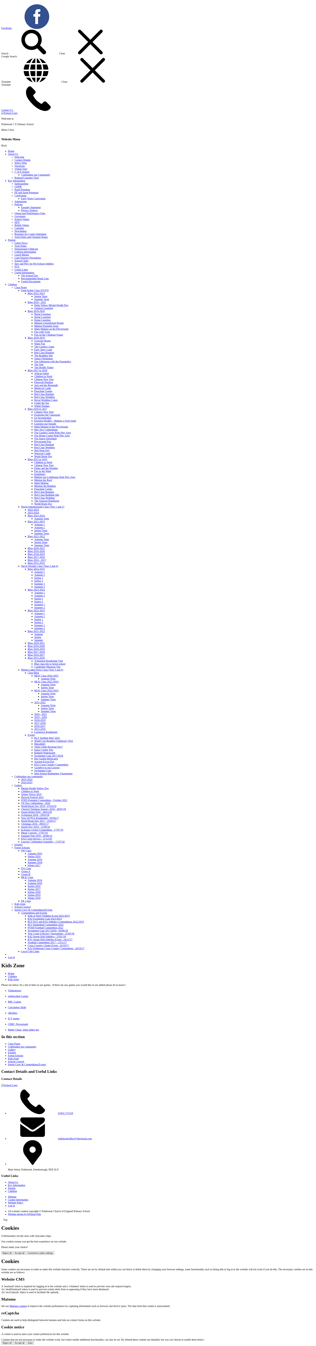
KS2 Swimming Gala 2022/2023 (45, 918)
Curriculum (20, 195)
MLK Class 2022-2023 (46, 690)
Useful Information (24, 272)
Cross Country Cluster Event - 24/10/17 (48, 945)
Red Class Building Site (46, 495)
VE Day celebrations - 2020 (35, 803)
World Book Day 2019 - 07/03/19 (38, 806)
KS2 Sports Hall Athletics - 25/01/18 (47, 936)
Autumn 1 (39, 524)
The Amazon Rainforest (46, 500)
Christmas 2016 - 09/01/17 (35, 824)
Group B (25, 874)
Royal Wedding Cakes (46, 400)
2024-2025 (26, 782)
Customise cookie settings (40, 1253)
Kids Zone (20, 904)
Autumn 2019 (35, 859)
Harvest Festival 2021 (32, 797)
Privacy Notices (29, 210)
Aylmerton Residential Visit (48, 660)
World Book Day (43, 456)
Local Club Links (30, 951)
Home (11, 151)
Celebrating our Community (35, 174)
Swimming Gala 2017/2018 (48, 755)
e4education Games (18, 996)
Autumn (38, 634)
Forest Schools (22, 847)
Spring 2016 (34, 886)
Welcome (19, 157)
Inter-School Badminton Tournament (53, 773)
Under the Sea (41, 403)
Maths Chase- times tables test (23, 1029)
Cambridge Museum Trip (47, 666)
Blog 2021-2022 (36, 536)
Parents (11, 240)
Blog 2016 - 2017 (37, 560)
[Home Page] (9, 113)
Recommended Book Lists (35, 278)
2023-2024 (33, 512)
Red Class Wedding (44, 397)
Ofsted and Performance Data (29, 213)
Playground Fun (42, 441)
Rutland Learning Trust (26, 177)
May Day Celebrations (46, 429)
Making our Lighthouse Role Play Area (54, 477)
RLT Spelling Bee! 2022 (47, 738)
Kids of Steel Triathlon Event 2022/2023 (49, 915)
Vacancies (19, 166)
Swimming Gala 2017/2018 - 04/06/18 (48, 930)
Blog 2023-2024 (36, 515)
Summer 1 (39, 583)
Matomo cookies (18, 1306)
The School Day (29, 275)
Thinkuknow (14, 990)
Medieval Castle (42, 388)
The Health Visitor (43, 367)
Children (12, 284)
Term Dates (20, 246)
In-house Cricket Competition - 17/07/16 (42, 829)
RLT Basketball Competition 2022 (46, 924)
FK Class (26, 901)
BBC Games (14, 1001)
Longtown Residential (45, 732)
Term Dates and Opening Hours (31, 237)
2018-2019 (40, 720)
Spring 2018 (34, 892)
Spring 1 (38, 578)
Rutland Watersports (44, 752)
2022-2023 (33, 509)
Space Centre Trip (43, 749)
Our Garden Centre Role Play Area (52, 432)
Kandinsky (40, 474)
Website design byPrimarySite (24, 1214)
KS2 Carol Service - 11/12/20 (36, 838)
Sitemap (12, 1196)
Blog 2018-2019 (36, 337)
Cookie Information (18, 1199)
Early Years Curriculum (33, 198)
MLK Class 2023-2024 (46, 681)
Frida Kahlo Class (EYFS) (35, 290)
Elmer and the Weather (46, 468)
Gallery (18, 785)
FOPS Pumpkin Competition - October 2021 (44, 800)
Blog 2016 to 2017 (37, 409)
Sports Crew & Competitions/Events (33, 909)
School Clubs (21, 260)
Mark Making (41, 483)
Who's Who (20, 163)
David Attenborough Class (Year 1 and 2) (42, 506)
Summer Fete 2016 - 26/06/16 (36, 835)
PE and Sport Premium (26, 192)
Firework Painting (43, 382)
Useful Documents (30, 281)
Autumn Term (41, 518)
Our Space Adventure (45, 438)
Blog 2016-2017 (36, 655)
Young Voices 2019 (31, 794)
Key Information (16, 180)
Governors (20, 216)
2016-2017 (40, 726)
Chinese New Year (44, 379)
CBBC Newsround (18, 1024)
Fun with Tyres (42, 331)
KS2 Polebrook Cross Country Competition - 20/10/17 (56, 948)
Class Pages (20, 287)
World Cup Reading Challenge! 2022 (53, 741)
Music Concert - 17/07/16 (34, 832)
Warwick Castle (42, 453)
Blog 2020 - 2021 (37, 302)
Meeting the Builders (45, 486)
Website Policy (15, 1202)
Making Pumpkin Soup (46, 326)
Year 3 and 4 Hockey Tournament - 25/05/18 (51, 933)
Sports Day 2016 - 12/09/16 (35, 826)
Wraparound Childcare (26, 248)
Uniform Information (25, 251)
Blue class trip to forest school (49, 663)
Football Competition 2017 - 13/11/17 (47, 942)
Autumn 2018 (35, 883)
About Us (13, 154)
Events (31, 735)
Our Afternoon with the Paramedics (52, 361)
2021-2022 (40, 702)
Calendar (19, 228)
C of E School (21, 171)
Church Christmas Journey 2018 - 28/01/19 (43, 809)
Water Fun (39, 343)
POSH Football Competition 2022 (45, 927)
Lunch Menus (21, 254)
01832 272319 (65, 1113)
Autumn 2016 (35, 853)
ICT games (13, 1018)
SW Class (26, 850)
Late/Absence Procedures (27, 257)
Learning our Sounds (45, 423)
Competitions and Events (34, 912)
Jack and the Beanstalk (46, 385)
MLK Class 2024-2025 (46, 675)
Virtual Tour (20, 168)
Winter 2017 (34, 865)
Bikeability (40, 743)
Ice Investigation (42, 417)
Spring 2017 (34, 889)
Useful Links (21, 269)
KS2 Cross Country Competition (51, 764)
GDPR (18, 186)
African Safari (41, 373)
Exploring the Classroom (47, 414)
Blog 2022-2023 (36, 293)
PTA (16, 266)
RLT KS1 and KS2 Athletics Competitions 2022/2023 (56, 921)
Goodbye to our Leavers (47, 767)
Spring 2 (38, 580)
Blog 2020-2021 (36, 548)
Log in (11, 957)
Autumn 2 (39, 527)
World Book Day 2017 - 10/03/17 (38, 821)
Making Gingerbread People (49, 323)
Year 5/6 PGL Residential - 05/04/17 (40, 818)
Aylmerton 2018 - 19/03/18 (35, 815)
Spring (37, 637)
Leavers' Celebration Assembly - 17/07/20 (43, 841)
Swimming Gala (42, 770)
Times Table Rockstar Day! (48, 746)
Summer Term (41, 299)
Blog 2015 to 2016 (37, 459)
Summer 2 (39, 586)
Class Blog (33, 672)
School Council (22, 907)
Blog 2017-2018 (36, 557)
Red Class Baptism (44, 352)
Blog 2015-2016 (36, 563)
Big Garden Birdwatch (46, 758)
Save (30, 1343)
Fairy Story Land (43, 349)
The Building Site (43, 355)
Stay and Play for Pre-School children (34, 263)
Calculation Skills (17, 1007)
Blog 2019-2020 (36, 311)
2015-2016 (40, 729)
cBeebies (12, 1013)
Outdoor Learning (43, 308)
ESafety (18, 844)
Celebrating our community (28, 776)
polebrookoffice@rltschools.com (75, 1138)
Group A (25, 871)
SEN (17, 222)
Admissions (20, 201)
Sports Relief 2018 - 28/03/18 (36, 812)
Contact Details (22, 160)
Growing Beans (42, 340)
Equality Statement (31, 207)
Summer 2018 (35, 862)
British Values (21, 225)
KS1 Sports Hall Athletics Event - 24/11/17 (50, 939)
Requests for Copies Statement (30, 234)
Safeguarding (21, 183)
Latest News (20, 243)
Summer (38, 640)
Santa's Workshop (43, 358)
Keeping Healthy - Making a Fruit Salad (55, 420)
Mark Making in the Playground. (51, 426)
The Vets (38, 364)
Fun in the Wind (42, 471)
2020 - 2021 (40, 714)
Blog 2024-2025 (36, 569)
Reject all (7, 1253)
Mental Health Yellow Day (35, 788)
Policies (18, 204)
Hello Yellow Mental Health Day (51, 305)
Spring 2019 (34, 856)
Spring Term (40, 296)
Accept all (19, 1253)
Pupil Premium (22, 189)
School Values (21, 219)
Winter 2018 (34, 898)
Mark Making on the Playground (51, 329)
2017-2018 (40, 723)
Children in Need (43, 376)
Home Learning (42, 314)
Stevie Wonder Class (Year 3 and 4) (39, 566)
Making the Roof (43, 480)
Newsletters (20, 231)
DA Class (26, 868)
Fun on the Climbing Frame (48, 334)
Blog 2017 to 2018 (37, 370)
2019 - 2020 (40, 717)
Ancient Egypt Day (44, 761)
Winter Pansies (42, 406)
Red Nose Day (42, 450)
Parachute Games (43, 391)
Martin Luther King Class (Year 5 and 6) (42, 669)
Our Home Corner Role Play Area (52, 435)
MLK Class (27, 877)
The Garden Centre (44, 346)
